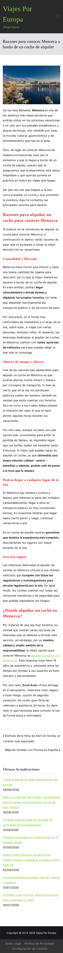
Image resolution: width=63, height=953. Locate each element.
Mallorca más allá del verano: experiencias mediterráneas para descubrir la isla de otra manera (31, 802)
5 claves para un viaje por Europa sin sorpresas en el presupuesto (28, 822)
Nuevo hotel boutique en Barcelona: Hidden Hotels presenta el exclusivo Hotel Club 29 (31, 860)
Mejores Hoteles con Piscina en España (31, 750)
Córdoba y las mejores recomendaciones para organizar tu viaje (30, 897)
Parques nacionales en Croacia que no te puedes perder (30, 839)
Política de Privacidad (39, 943)
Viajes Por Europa (46, 932)
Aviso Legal (13, 943)
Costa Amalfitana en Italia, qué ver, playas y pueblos (31, 880)
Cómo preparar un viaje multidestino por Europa (30, 782)
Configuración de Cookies (29, 948)
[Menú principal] (57, 16)
